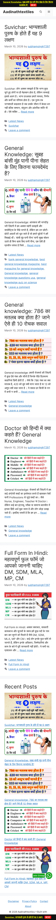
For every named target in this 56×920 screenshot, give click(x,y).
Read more (27, 111)
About (28, 906)
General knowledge (16, 273)
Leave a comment (19, 130)
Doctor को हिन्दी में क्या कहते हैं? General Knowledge (27, 434)
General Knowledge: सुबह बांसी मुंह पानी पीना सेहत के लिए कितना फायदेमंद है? (26, 160)
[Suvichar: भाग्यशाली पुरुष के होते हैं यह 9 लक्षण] (28, 707)
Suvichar (14, 125)
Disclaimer (13, 901)
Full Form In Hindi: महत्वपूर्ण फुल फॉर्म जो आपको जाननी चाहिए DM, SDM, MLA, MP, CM (26, 565)
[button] (41, 11)
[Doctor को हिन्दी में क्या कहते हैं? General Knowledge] (28, 821)
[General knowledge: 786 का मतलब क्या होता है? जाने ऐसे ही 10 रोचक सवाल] (28, 782)
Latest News (16, 121)
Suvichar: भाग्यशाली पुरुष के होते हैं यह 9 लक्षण (27, 917)
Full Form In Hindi (19, 664)
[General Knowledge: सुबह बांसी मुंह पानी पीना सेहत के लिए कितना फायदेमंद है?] (28, 742)
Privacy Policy (29, 901)
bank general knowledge (23, 259)
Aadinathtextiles (18, 12)
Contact (44, 901)
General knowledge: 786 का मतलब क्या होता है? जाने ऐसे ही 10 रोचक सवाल (27, 314)
